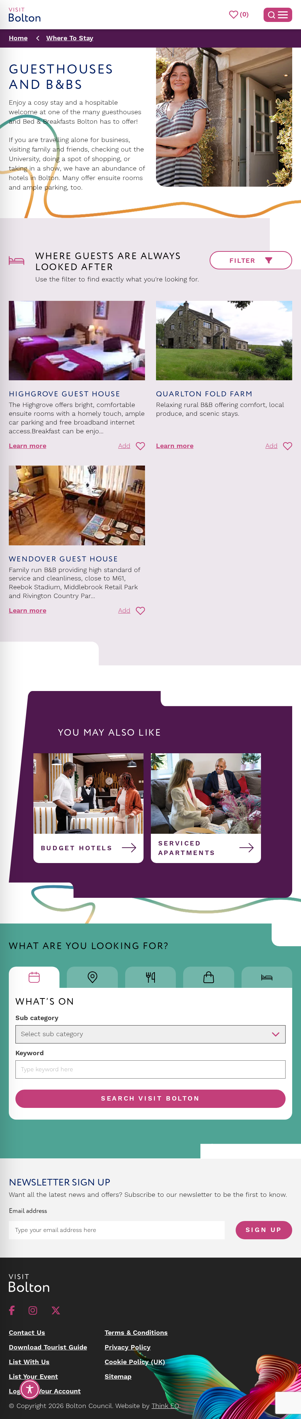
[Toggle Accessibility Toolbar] (29, 1389)
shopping (106, 159)
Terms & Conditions (136, 1333)
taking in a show (34, 168)
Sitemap (118, 1377)
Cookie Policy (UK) (135, 1362)
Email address (28, 1211)
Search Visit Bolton (150, 1098)
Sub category (36, 1018)
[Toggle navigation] (278, 15)
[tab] (34, 977)
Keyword (29, 1053)
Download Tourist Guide (48, 1347)
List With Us (29, 1362)
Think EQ (165, 1406)
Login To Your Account (45, 1391)
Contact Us (27, 1333)
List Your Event (33, 1377)
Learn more (27, 446)
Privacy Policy (127, 1347)
